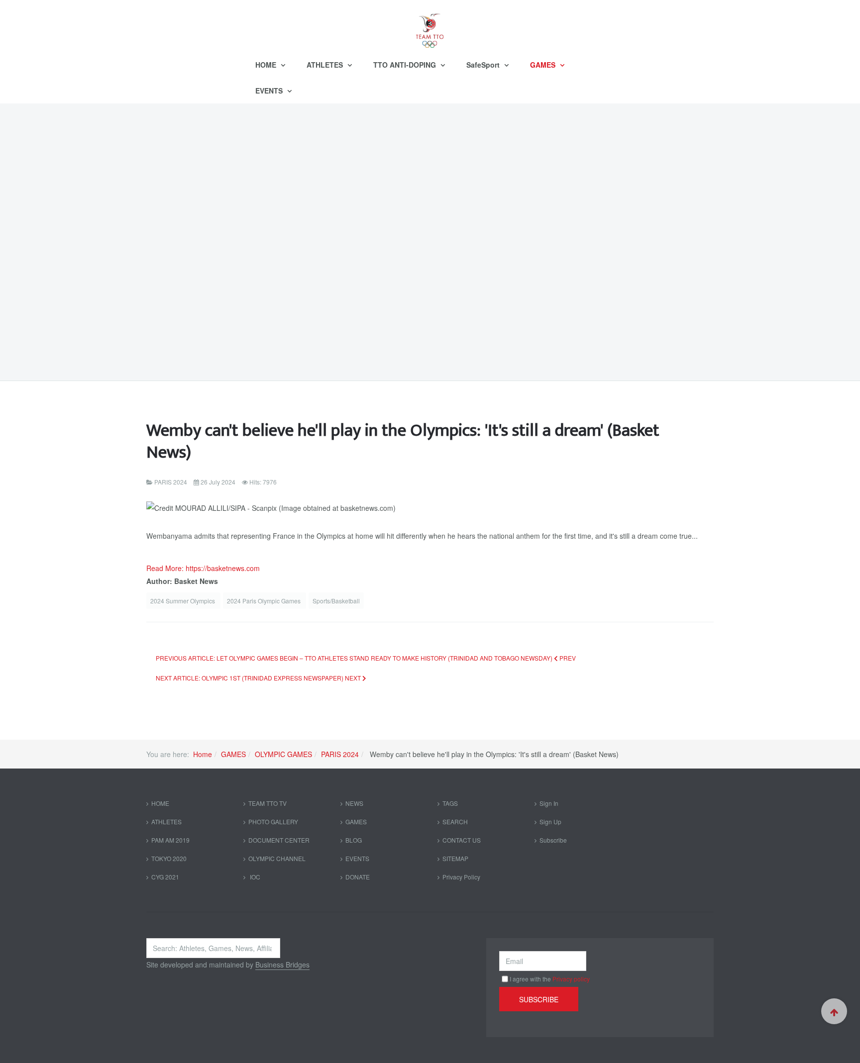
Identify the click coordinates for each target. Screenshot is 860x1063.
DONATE (357, 876)
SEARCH (455, 821)
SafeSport (484, 65)
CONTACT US (461, 840)
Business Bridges (282, 964)
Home (202, 754)
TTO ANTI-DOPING (405, 65)
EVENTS (270, 91)
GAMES (543, 65)
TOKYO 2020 (169, 858)
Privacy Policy (461, 876)
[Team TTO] (430, 26)
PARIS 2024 (340, 754)
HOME (266, 65)
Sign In (548, 803)
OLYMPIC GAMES (283, 754)
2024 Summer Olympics (183, 600)
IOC (254, 876)
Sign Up (550, 821)
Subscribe (553, 840)
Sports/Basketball (336, 600)
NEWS (354, 803)
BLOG (353, 840)
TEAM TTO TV (267, 803)
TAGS (450, 803)
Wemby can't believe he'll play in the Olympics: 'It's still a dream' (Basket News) (402, 441)
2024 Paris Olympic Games (264, 600)
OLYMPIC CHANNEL (277, 858)
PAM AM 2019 (170, 840)
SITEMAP (455, 858)
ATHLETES (326, 65)
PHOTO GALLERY (273, 821)
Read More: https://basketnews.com (203, 568)
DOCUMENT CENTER (279, 840)
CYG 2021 (165, 876)
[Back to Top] (834, 1011)
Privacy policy (571, 978)
